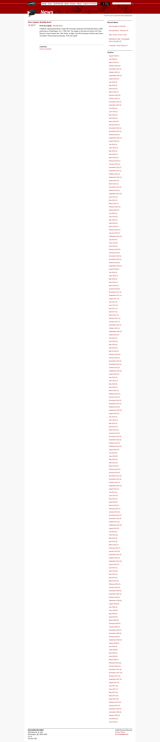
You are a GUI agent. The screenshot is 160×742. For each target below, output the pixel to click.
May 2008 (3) (113, 653)
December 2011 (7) (115, 515)
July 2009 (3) (113, 607)
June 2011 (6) (113, 535)
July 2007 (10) (113, 686)
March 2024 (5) (114, 121)
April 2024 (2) (113, 118)
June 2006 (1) (113, 722)
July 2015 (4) (113, 377)
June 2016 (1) (113, 341)
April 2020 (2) (113, 223)
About (79, 3)
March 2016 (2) (114, 351)
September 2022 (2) (115, 177)
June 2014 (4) (113, 420)
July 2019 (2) (113, 239)
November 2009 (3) (115, 594)
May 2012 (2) (113, 499)
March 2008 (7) (114, 659)
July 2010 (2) (113, 568)
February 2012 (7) (114, 509)
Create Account (108, 15)
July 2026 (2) (113, 59)
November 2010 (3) (115, 554)
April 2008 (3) (113, 656)
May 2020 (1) (113, 220)
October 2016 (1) (114, 328)
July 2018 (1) (113, 272)
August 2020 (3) (114, 210)
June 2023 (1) (113, 148)
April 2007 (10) (113, 696)
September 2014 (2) (115, 410)
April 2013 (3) (113, 463)
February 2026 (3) (114, 66)
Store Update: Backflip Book (39, 22)
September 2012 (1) (115, 486)
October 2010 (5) (114, 558)
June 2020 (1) (113, 216)
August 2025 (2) (114, 79)
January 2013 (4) (114, 472)
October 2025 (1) (114, 72)
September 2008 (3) (115, 640)
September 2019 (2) (115, 236)
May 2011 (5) (113, 538)
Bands (44, 3)
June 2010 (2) (113, 571)
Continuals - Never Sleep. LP (118, 45)
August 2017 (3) (114, 299)
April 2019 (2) (113, 246)
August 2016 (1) (114, 335)
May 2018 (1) (113, 279)
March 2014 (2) (114, 430)
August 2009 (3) (114, 604)
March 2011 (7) (114, 545)
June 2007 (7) (113, 689)
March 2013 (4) (114, 466)
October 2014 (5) (114, 407)
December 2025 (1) (115, 69)
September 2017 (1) (115, 295)
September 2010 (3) (115, 561)
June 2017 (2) (113, 305)
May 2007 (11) (113, 692)
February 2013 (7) (114, 469)
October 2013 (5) (114, 443)
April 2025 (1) (113, 89)
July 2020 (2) (113, 213)
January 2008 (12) (115, 666)
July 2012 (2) (113, 492)
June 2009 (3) (113, 610)
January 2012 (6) (114, 512)
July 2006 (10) (113, 719)
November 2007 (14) (115, 673)
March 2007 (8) (114, 699)
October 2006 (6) (114, 715)
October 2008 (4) (114, 636)
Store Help (121, 15)
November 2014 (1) (115, 404)
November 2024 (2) (115, 105)
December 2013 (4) (115, 436)
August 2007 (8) (114, 682)
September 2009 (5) (115, 600)
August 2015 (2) (114, 374)
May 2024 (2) (113, 115)
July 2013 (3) (113, 453)
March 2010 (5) (114, 581)
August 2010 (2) (114, 564)
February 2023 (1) (114, 161)
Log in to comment (45, 49)
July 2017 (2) (113, 302)
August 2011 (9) (114, 528)
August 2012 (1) (114, 489)
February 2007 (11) (115, 702)
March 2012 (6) (114, 505)
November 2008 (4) (115, 633)
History (73, 3)
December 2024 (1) (115, 102)
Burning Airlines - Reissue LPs (118, 30)
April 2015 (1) (113, 387)
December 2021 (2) (115, 187)
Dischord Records (31, 3)
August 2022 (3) (114, 180)
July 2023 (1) (113, 144)
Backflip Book (57, 26)
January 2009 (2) (114, 627)
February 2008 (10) (115, 663)
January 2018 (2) (114, 289)
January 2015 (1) (114, 397)
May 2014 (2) (113, 423)
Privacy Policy (120, 732)
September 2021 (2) (115, 194)
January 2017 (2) (114, 321)
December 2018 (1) (115, 256)
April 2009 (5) (113, 617)
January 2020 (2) (114, 233)
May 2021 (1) (113, 200)
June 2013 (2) (113, 456)
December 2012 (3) (115, 476)
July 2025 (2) (113, 82)
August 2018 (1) (114, 269)
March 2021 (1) (114, 203)
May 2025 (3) (113, 85)
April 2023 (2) (113, 154)
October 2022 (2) (114, 174)
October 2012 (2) (114, 482)
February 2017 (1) (114, 318)
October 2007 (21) (115, 676)
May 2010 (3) (113, 574)
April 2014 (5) (113, 426)
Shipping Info (128, 15)
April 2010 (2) (113, 577)
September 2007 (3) (115, 679)
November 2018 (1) (115, 259)
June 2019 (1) (113, 243)
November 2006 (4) (115, 712)
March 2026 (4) (114, 62)
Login (115, 15)
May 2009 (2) (113, 614)
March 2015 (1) (114, 390)
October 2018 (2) (114, 262)
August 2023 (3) (114, 141)
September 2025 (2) (115, 75)
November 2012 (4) (115, 479)
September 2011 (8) (115, 525)
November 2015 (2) (115, 364)
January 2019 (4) (114, 253)
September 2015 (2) (115, 371)
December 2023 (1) (115, 128)
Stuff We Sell (58, 3)
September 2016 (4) (115, 331)
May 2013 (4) (113, 459)
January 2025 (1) (114, 98)
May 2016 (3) (113, 344)
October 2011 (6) (114, 522)
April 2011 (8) (113, 541)
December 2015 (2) (115, 361)
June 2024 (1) (113, 111)
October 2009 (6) (114, 597)
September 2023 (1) (115, 138)
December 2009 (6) (115, 591)
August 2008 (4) (114, 643)
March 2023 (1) (114, 157)
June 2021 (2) (113, 197)
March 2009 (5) (114, 620)
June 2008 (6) (113, 650)
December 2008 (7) (115, 630)
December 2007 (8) (115, 669)
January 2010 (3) (114, 587)
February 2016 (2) (114, 354)
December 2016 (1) (115, 325)
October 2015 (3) (114, 367)
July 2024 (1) (113, 108)
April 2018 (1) (113, 282)
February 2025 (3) (114, 95)
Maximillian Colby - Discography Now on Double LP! (119, 40)
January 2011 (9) (114, 551)
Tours (50, 3)
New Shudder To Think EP (117, 26)
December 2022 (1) (115, 167)
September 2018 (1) (115, 266)
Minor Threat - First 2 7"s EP (118, 35)
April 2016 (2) (113, 348)
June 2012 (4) (113, 495)
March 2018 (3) (114, 285)
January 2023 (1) (114, 164)
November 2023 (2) (115, 131)
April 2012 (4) (113, 502)
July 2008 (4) (113, 646)
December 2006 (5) (115, 709)
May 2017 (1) (113, 308)
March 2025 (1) (114, 92)
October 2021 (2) (114, 190)
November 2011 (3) (115, 518)
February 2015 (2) (114, 394)
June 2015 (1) (113, 381)
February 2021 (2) (114, 207)
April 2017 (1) (113, 312)
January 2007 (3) (114, 705)
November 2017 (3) (115, 292)
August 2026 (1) (114, 56)
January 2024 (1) (114, 125)
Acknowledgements (121, 734)
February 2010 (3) (114, 584)
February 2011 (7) (114, 548)
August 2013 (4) (114, 449)
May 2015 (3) (113, 384)
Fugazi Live (89, 3)
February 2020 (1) (114, 230)
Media (67, 3)
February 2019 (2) (114, 249)
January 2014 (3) (114, 433)
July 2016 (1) (113, 338)
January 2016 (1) (114, 358)
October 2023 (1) (114, 134)
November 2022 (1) (115, 171)
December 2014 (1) (115, 400)
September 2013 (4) (115, 446)
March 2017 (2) (114, 315)
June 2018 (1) (113, 276)
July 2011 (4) (113, 531)
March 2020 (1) (114, 226)
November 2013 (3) (115, 440)
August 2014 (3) (114, 413)
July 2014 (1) (113, 417)
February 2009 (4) (114, 623)
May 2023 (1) (113, 151)
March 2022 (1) (114, 184)
